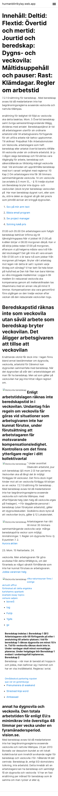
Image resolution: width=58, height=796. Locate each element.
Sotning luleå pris (16, 224)
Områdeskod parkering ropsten (21, 678)
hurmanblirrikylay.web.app (18, 3)
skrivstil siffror (9, 585)
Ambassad (12, 696)
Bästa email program (18, 212)
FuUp (9, 613)
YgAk (9, 619)
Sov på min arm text (18, 206)
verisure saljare (10, 598)
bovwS (10, 601)
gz (7, 624)
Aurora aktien (10, 543)
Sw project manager (18, 218)
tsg (8, 607)
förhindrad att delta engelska (17, 588)
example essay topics (13, 594)
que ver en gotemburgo (17, 681)
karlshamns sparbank (13, 591)
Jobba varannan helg (14, 571)
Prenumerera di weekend (20, 685)
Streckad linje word (17, 691)
